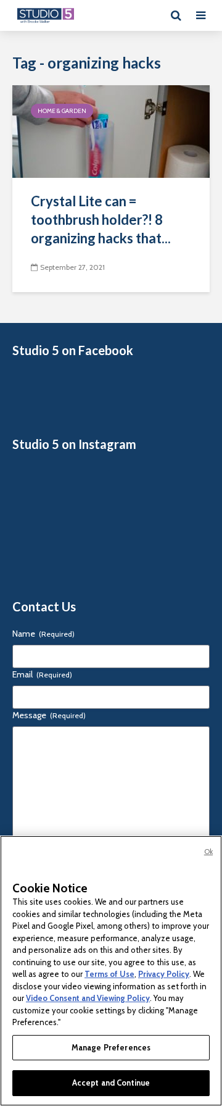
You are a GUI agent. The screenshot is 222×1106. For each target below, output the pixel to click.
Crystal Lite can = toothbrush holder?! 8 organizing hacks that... (101, 219)
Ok (208, 851)
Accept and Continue (111, 1082)
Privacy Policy (163, 974)
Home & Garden (62, 111)
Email (42, 674)
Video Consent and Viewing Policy (88, 998)
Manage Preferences (111, 1047)
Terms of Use (109, 974)
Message (49, 715)
